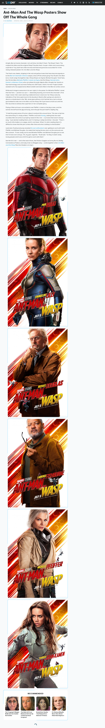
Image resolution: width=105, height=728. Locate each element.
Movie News (12, 8)
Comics (60, 2)
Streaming (44, 2)
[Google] (86, 2)
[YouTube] (74, 2)
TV (37, 2)
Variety (43, 115)
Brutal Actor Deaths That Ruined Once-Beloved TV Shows (42, 713)
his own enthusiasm (37, 128)
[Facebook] (71, 2)
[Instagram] (80, 2)
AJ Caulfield (8, 21)
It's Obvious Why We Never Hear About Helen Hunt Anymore (58, 713)
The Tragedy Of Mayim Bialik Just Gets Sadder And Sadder (12, 713)
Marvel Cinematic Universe (19, 76)
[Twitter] (77, 2)
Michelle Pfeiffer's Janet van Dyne (28, 80)
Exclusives (23, 2)
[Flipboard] (83, 2)
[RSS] (89, 2)
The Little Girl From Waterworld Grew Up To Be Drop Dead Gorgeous (27, 714)
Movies (31, 2)
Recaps (52, 2)
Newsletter (98, 2)
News (5, 8)
